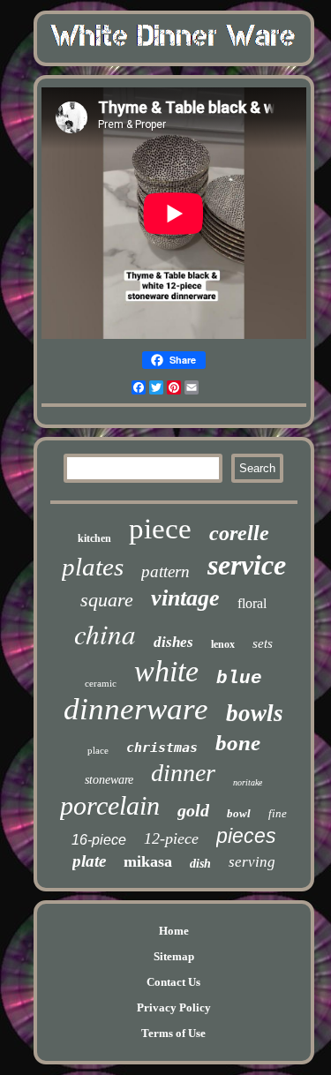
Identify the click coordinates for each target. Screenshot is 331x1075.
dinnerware (136, 709)
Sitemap (174, 956)
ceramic (101, 683)
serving (252, 861)
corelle (239, 533)
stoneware (109, 779)
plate (89, 861)
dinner (183, 772)
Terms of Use (173, 1033)
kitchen (94, 538)
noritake (247, 782)
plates (93, 567)
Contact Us (173, 982)
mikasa (148, 861)
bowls (254, 713)
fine (277, 813)
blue (239, 678)
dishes (173, 642)
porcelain (110, 805)
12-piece (171, 838)
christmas (162, 748)
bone (237, 743)
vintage (185, 598)
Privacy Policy (174, 1007)
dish (200, 863)
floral (252, 603)
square (106, 600)
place (98, 750)
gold (193, 810)
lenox (223, 644)
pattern (165, 571)
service (246, 565)
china (105, 633)
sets (262, 643)
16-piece (98, 839)
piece (160, 529)
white (166, 671)
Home (174, 930)
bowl (239, 813)
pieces (246, 835)
